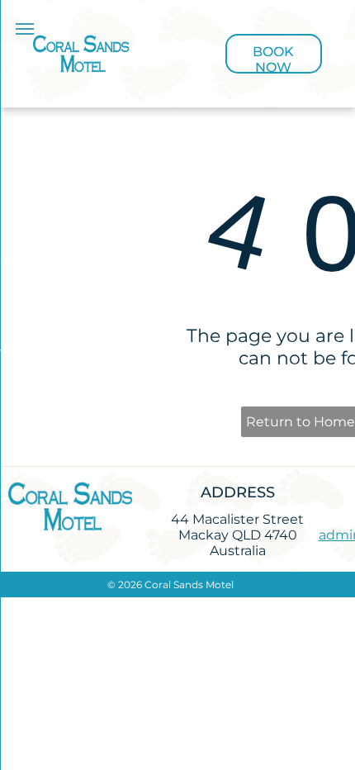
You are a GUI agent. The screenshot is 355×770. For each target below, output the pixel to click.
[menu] (24, 28)
